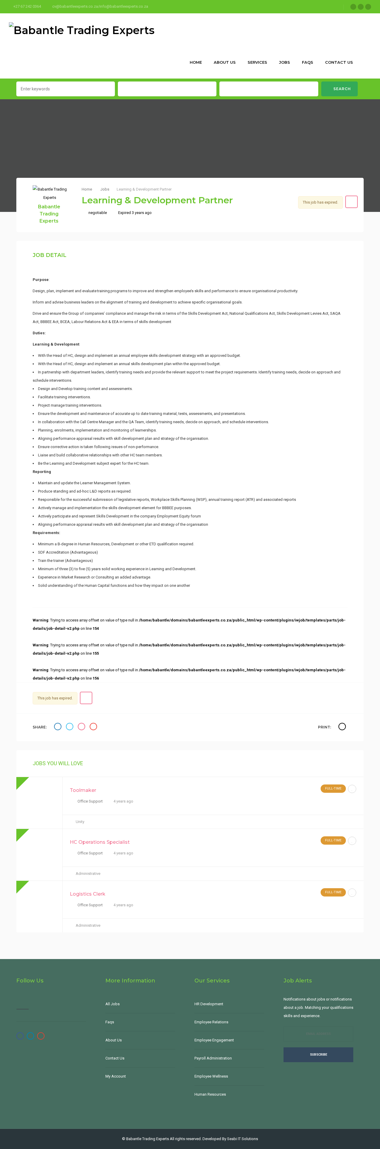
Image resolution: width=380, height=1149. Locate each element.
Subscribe (318, 1055)
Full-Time (333, 788)
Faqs (109, 1022)
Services (257, 62)
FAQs (307, 62)
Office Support (90, 801)
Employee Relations (211, 1022)
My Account (115, 1076)
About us (225, 62)
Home (196, 62)
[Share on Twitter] (70, 727)
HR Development (208, 1004)
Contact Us (339, 62)
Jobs (284, 62)
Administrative (88, 873)
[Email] (94, 727)
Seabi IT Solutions (242, 1139)
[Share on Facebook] (58, 727)
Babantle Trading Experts (49, 214)
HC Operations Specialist (100, 842)
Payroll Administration (213, 1058)
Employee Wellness (211, 1076)
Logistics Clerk (87, 894)
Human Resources (210, 1094)
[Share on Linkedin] (82, 727)
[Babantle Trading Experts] (81, 29)
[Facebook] (353, 7)
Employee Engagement (214, 1040)
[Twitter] (361, 7)
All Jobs (112, 1004)
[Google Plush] (368, 7)
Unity (80, 821)
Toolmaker (83, 790)
